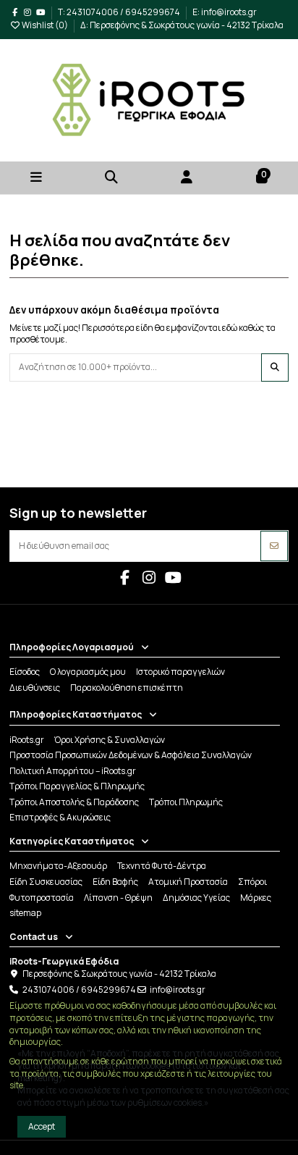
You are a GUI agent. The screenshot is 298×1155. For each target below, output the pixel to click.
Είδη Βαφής (115, 882)
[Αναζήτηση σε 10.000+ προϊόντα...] (275, 367)
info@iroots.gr (177, 989)
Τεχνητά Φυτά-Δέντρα (161, 866)
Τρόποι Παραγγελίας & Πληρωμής (77, 786)
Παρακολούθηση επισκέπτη (126, 688)
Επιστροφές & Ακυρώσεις (60, 817)
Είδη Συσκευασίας (45, 882)
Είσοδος (24, 672)
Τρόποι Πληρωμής (186, 802)
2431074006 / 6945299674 (79, 989)
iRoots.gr (26, 740)
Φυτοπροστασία (41, 898)
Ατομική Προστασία (188, 882)
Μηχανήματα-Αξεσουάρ (58, 866)
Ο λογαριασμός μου (88, 672)
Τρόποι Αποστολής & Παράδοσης (74, 802)
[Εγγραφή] (274, 546)
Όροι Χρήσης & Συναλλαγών (109, 740)
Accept (41, 1126)
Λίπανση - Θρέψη (118, 898)
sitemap (25, 913)
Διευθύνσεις (34, 688)
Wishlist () (44, 25)
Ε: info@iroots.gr (224, 12)
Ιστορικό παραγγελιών (180, 672)
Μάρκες (255, 898)
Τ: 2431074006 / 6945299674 (120, 12)
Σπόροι (252, 882)
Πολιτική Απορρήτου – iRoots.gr (72, 771)
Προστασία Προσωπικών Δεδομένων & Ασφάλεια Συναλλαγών (130, 755)
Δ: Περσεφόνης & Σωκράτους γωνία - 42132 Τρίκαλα (182, 25)
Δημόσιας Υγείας (196, 898)
